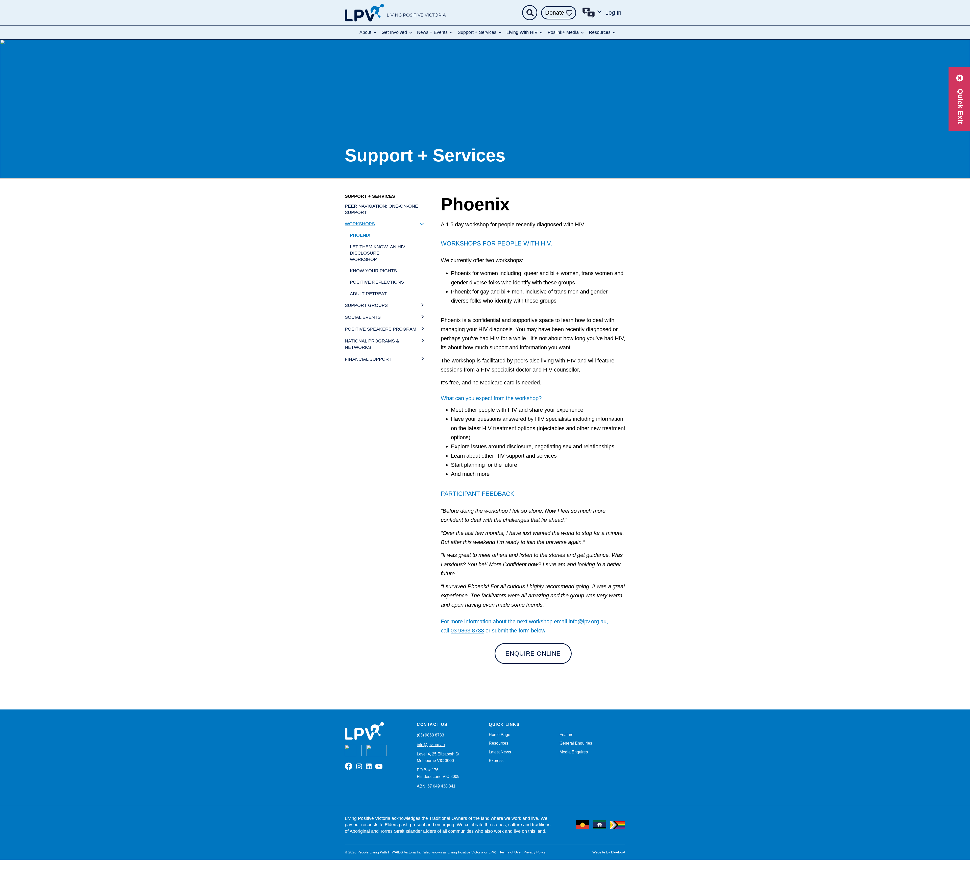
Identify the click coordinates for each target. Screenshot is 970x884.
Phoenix (360, 235)
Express (496, 760)
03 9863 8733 (467, 630)
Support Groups (366, 305)
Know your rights (373, 270)
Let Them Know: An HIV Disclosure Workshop (377, 253)
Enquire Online (533, 653)
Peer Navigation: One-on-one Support (381, 209)
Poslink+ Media (563, 32)
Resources (600, 32)
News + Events (432, 32)
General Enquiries (576, 743)
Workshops (360, 223)
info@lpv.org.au (588, 621)
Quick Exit (960, 105)
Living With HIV (522, 32)
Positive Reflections (377, 282)
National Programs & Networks (372, 344)
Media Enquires (574, 752)
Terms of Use (510, 852)
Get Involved (394, 32)
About (365, 32)
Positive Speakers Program (380, 329)
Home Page (499, 734)
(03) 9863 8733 (430, 735)
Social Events (363, 317)
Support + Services (477, 32)
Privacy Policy (535, 852)
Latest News (500, 752)
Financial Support (368, 359)
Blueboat (618, 852)
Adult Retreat (368, 293)
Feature (566, 734)
